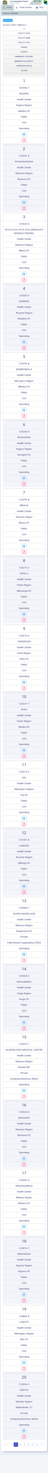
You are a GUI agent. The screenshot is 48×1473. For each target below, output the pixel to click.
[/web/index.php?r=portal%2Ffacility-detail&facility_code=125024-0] (24, 1158)
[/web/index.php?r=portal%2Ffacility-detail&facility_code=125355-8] (24, 410)
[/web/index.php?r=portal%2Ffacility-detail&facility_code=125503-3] (24, 342)
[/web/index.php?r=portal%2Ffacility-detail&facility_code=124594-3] (24, 1431)
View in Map (7, 20)
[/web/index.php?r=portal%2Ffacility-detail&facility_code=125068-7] (24, 954)
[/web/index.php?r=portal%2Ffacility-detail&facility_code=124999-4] (24, 1226)
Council (24, 52)
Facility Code (24, 33)
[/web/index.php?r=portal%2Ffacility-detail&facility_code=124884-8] (24, 1363)
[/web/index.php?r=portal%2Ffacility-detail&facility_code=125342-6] (24, 478)
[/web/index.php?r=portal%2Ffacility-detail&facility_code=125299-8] (24, 546)
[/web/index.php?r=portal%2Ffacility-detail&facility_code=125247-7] (24, 750)
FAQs (41, 7)
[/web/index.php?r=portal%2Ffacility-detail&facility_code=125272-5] (24, 682)
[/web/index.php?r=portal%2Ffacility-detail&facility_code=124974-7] (24, 1295)
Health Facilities (25, 7)
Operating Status (24, 66)
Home (9, 7)
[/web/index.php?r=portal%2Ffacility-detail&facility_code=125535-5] (24, 274)
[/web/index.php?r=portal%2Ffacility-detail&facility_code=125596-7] (24, 134)
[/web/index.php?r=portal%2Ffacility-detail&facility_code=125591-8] (24, 202)
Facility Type (24, 42)
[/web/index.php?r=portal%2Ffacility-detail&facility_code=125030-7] (24, 1090)
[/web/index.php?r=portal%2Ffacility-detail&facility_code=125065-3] (24, 1022)
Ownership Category (24, 56)
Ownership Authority (23, 61)
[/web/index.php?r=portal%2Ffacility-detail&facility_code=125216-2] (24, 818)
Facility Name (24, 38)
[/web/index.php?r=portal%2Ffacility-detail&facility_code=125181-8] (24, 886)
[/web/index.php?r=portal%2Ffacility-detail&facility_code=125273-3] (24, 614)
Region (24, 47)
